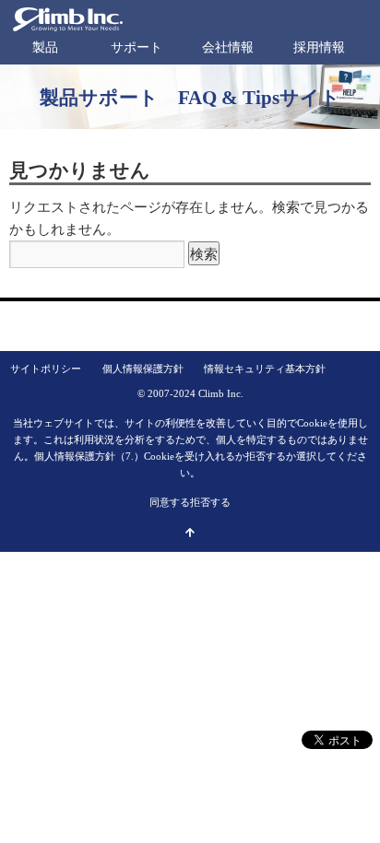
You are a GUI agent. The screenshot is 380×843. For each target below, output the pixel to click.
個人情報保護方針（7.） (89, 456)
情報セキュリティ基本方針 (265, 368)
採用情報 (319, 47)
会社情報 (228, 47)
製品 (45, 47)
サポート (136, 47)
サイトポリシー (45, 368)
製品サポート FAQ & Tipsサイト (190, 98)
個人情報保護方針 (143, 368)
